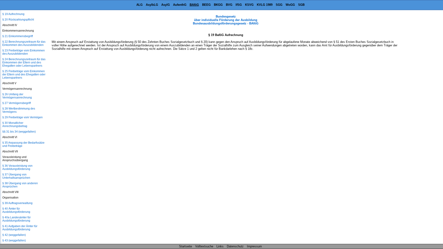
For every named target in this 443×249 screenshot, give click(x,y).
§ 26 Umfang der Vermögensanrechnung (17, 96)
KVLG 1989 (264, 4)
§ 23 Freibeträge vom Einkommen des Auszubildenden (23, 52)
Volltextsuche (204, 246)
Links (220, 246)
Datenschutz (235, 246)
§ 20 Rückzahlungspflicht (18, 19)
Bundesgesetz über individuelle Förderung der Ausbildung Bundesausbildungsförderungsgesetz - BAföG (225, 20)
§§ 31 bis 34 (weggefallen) (19, 131)
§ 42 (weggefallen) (14, 235)
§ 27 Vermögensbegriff (16, 103)
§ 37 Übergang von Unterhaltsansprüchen (16, 176)
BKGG (218, 4)
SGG (279, 4)
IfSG (239, 4)
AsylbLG (152, 4)
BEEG (206, 4)
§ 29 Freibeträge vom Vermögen (22, 117)
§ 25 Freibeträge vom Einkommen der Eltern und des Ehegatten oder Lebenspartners (23, 74)
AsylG (165, 4)
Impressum (254, 246)
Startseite (185, 246)
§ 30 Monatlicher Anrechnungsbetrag (14, 124)
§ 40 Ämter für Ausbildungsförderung (16, 210)
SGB (301, 4)
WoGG (290, 4)
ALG (139, 4)
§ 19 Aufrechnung (13, 14)
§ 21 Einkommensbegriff (17, 36)
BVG (229, 4)
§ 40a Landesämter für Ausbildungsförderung (16, 219)
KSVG (249, 4)
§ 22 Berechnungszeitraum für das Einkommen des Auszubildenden (23, 43)
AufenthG (179, 4)
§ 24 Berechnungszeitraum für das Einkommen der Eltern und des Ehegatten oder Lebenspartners (23, 62)
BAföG (194, 4)
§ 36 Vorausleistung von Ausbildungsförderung (17, 167)
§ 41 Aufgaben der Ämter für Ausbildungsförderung (19, 228)
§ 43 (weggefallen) (14, 240)
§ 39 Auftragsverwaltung (17, 203)
